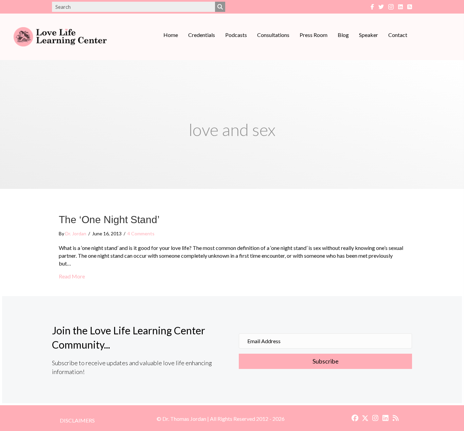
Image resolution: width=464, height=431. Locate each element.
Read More (72, 276)
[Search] (220, 7)
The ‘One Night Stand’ (109, 219)
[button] (325, 361)
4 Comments (141, 233)
